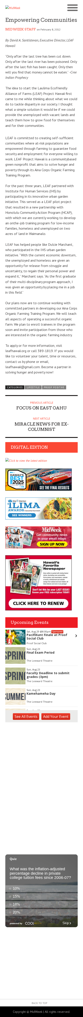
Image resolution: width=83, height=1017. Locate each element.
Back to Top (39, 1003)
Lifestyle (33, 387)
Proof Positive (54, 387)
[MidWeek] (23, 8)
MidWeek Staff (20, 29)
